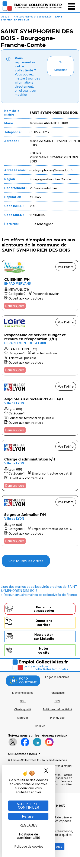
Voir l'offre (66, 267)
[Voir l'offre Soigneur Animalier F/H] (40, 520)
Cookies (40, 726)
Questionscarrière (43, 623)
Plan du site (57, 717)
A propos (23, 717)
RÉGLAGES (28, 825)
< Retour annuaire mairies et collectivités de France (39, 595)
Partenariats (57, 692)
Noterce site (43, 650)
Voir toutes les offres (25, 561)
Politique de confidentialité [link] (28, 836)
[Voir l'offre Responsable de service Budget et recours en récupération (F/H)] (40, 345)
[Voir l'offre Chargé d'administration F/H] (40, 465)
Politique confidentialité (57, 709)
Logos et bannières (57, 677)
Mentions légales (22, 692)
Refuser (28, 816)
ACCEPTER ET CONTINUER (28, 805)
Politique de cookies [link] (29, 846)
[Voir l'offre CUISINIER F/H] (40, 285)
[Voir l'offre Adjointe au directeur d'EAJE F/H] (40, 407)
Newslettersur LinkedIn (44, 637)
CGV (57, 701)
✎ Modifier (60, 66)
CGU (23, 701)
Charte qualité (22, 709)
